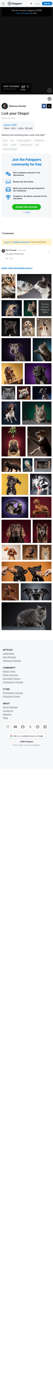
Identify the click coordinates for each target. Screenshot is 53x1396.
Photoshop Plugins (11, 696)
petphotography (23, 141)
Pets (5, 141)
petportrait (39, 141)
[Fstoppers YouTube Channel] (15, 727)
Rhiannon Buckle (17, 106)
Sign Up (47, 3)
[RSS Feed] (45, 727)
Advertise (7, 714)
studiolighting (26, 145)
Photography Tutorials (13, 692)
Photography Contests (13, 682)
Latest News (8, 653)
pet (12, 141)
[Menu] (3, 3)
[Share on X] (49, 106)
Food (5, 145)
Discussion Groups (11, 678)
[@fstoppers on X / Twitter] (30, 727)
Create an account (21, 241)
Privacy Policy (18, 745)
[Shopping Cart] (31, 3)
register (27, 13)
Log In (38, 3)
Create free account (26, 206)
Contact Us (8, 710)
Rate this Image (11, 86)
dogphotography (10, 149)
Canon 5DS (10, 125)
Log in (18, 13)
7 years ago (21, 250)
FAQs (5, 717)
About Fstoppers (10, 707)
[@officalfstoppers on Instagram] (8, 727)
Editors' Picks (9, 671)
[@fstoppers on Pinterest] (37, 727)
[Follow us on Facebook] (23, 727)
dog (37, 145)
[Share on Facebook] (44, 106)
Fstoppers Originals (12, 660)
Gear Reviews (9, 657)
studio (13, 145)
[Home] (15, 3)
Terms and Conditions (32, 745)
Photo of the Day (10, 674)
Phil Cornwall (11, 250)
